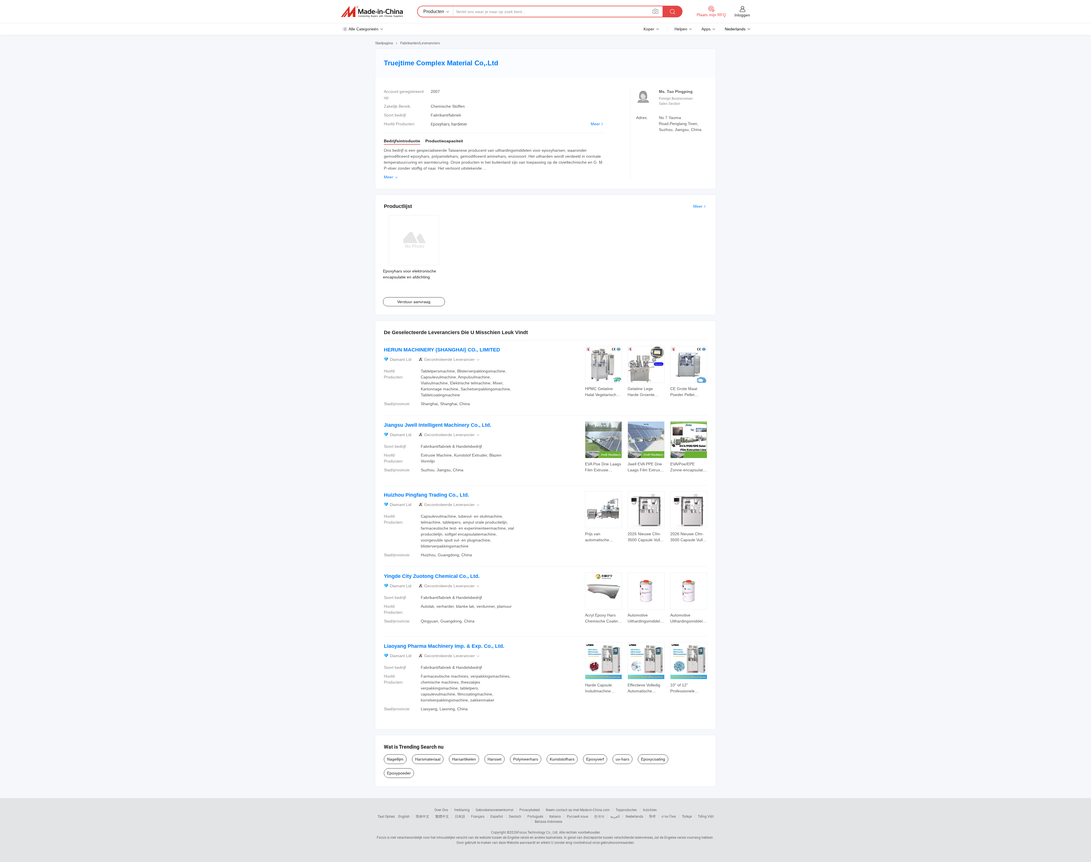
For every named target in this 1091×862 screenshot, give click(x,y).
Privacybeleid (529, 809)
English (404, 816)
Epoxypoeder (399, 773)
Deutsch (515, 816)
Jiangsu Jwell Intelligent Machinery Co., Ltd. (437, 425)
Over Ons (441, 809)
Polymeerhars (525, 759)
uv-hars (622, 759)
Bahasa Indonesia (548, 821)
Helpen (680, 29)
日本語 (460, 816)
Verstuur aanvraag (413, 301)
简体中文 (422, 816)
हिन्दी (652, 816)
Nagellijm (395, 759)
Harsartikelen (464, 759)
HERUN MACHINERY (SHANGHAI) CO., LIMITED (442, 350)
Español (496, 816)
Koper (649, 29)
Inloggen (742, 15)
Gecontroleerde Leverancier (452, 359)
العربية (615, 816)
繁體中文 (442, 816)
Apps (706, 29)
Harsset (494, 759)
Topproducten (626, 809)
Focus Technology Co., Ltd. (537, 832)
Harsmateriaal (427, 759)
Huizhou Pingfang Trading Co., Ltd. (426, 495)
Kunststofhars (562, 759)
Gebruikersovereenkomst (494, 809)
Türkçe (687, 816)
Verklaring (462, 809)
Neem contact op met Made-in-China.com (578, 809)
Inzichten (650, 809)
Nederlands (634, 816)
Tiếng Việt (706, 816)
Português (535, 816)
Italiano (555, 816)
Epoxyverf (595, 759)
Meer (595, 124)
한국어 (599, 816)
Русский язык (577, 816)
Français (477, 816)
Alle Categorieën (363, 29)
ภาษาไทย (668, 816)
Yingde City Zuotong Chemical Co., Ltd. (432, 576)
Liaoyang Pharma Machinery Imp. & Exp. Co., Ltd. (444, 646)
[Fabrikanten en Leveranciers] (372, 12)
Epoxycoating (653, 759)
